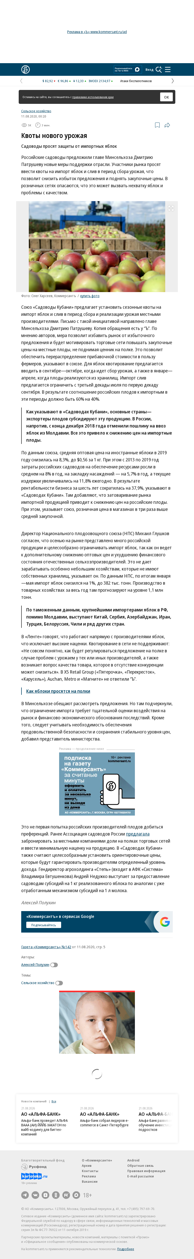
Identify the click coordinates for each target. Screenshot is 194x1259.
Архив (86, 1165)
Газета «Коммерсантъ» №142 (46, 946)
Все (54, 1101)
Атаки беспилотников (136, 81)
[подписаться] (55, 965)
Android (133, 1160)
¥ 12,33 (78, 81)
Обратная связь (140, 1165)
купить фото (90, 295)
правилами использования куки (93, 97)
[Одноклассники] (56, 1195)
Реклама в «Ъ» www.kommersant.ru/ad (97, 31)
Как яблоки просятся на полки (58, 691)
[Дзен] (45, 1195)
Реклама (89, 1176)
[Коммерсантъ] (25, 69)
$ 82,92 (47, 81)
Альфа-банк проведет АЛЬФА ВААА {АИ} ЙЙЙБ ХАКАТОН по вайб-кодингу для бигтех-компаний (44, 1127)
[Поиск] (159, 69)
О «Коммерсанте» (97, 1160)
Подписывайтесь (43, 925)
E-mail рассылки (140, 1176)
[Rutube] (66, 1195)
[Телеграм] (25, 1195)
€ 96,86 (63, 81)
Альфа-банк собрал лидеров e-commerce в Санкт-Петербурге (104, 1122)
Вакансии (90, 1181)
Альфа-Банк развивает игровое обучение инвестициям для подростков (163, 1125)
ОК (166, 97)
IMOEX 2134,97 (99, 81)
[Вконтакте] (35, 1195)
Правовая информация (146, 1171)
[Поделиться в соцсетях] (167, 125)
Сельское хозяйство (36, 111)
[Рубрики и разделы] (168, 69)
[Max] (76, 1195)
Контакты (90, 1171)
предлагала (138, 834)
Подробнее (125, 1249)
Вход (150, 69)
